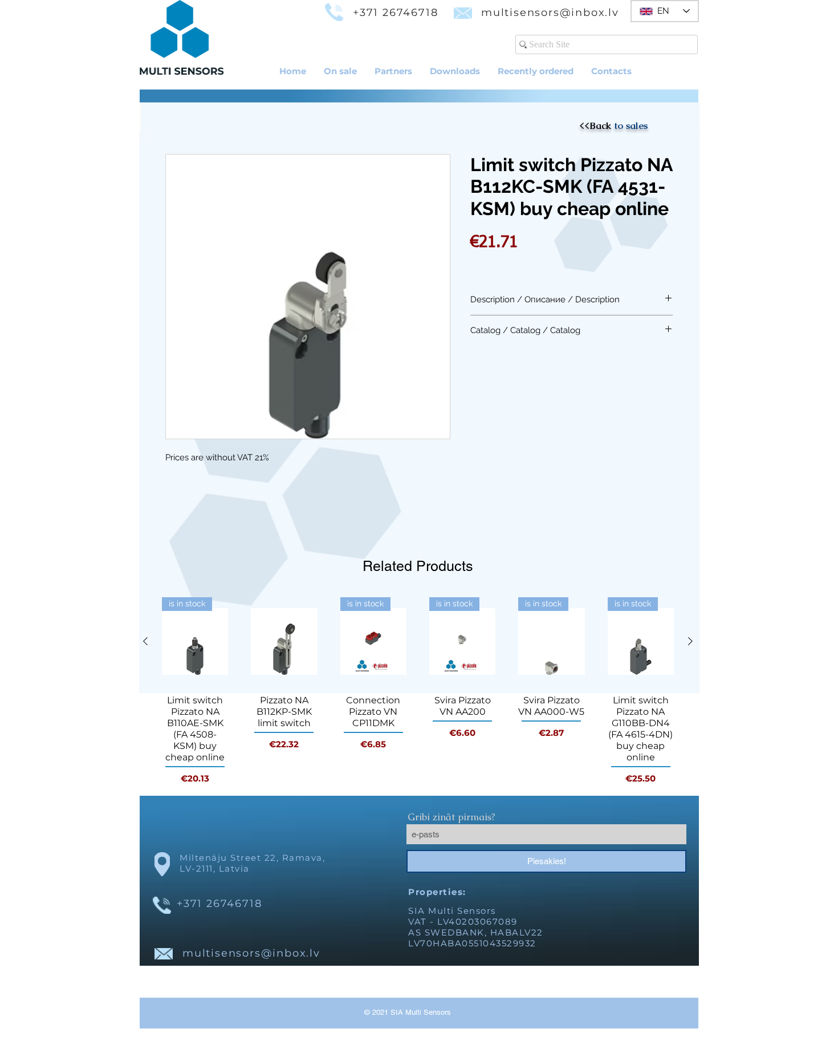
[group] (418, 691)
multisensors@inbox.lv (550, 12)
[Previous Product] (145, 641)
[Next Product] (690, 641)
